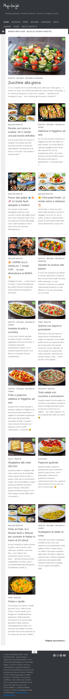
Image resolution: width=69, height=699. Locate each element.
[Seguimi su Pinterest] (61, 655)
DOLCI (56, 22)
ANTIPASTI (15, 22)
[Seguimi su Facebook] (54, 655)
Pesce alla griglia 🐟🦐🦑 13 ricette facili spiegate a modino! (21, 201)
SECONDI (35, 22)
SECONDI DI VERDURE (34, 78)
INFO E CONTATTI (29, 27)
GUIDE (16, 27)
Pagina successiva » (55, 641)
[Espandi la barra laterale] (3, 31)
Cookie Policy (9, 695)
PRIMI (25, 22)
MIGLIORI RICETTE (15, 125)
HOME (6, 22)
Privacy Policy (21, 692)
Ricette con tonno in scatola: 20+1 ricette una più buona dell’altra (21, 132)
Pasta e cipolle (16, 601)
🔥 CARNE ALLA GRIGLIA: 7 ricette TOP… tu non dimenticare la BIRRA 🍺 (20, 269)
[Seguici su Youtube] (64, 655)
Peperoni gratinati (48, 462)
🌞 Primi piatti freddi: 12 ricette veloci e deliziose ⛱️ (51, 201)
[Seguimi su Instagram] (57, 655)
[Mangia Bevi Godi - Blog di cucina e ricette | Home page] (11, 6)
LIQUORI (7, 27)
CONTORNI (46, 22)
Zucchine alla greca (24, 83)
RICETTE (11, 78)
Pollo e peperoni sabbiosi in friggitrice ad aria (21, 399)
